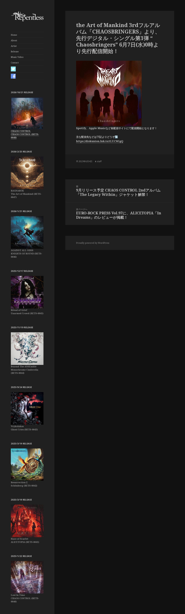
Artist (14, 45)
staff (99, 161)
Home (14, 34)
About (14, 40)
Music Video (17, 57)
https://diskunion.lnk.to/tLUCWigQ (99, 141)
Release (15, 51)
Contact (15, 62)
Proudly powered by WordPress (92, 242)
